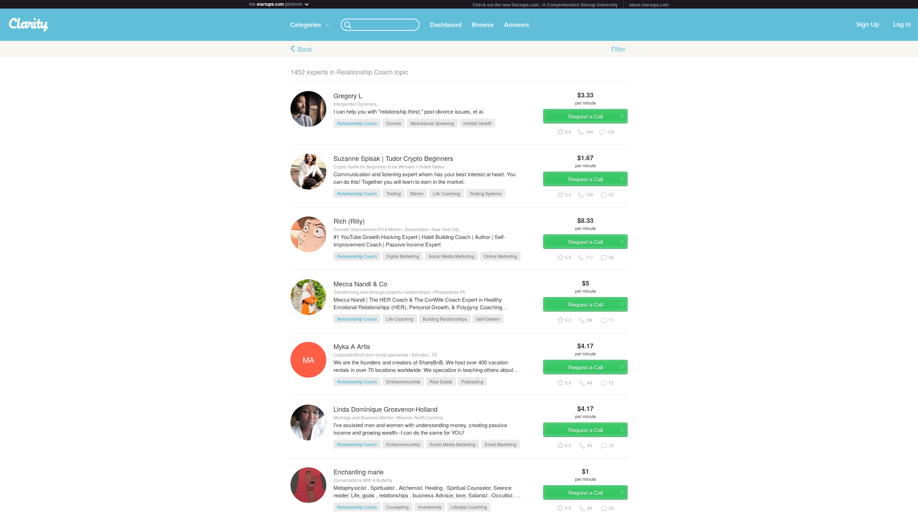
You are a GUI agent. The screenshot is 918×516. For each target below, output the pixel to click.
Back (305, 48)
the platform (276, 3)
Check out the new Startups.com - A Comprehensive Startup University (545, 4)
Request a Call (585, 116)
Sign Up (867, 25)
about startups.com (649, 4)
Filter (618, 48)
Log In (902, 25)
